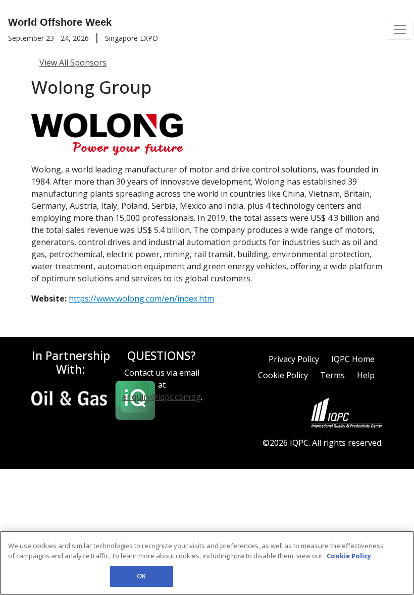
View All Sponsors (73, 62)
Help (366, 375)
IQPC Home (353, 359)
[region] (207, 563)
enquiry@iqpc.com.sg (161, 396)
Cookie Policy (283, 375)
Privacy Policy (294, 359)
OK (141, 575)
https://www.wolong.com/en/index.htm (141, 298)
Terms (332, 375)
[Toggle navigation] (400, 30)
